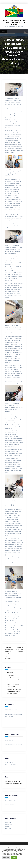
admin (18, 67)
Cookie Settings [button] (6, 857)
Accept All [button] (14, 857)
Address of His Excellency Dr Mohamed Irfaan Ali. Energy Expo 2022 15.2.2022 (14, 691)
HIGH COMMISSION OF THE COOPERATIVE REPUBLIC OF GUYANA (14, 22)
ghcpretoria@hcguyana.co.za (12, 781)
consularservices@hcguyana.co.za (13, 783)
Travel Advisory (11, 672)
